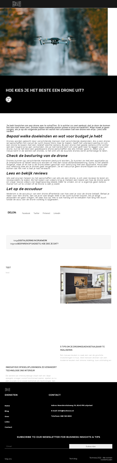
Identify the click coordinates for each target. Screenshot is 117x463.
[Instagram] (22, 458)
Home (7, 406)
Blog (7, 411)
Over (7, 416)
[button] (112, 4)
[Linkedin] (27, 458)
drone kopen (87, 166)
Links (7, 422)
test (8, 267)
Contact (8, 427)
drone (107, 141)
